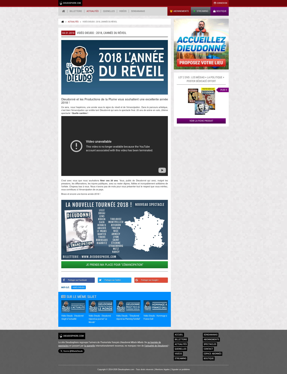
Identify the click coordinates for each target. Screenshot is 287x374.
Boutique (221, 11)
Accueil (179, 334)
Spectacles (210, 344)
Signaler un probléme (180, 369)
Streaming (202, 11)
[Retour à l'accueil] (63, 11)
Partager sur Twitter (112, 280)
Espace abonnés (212, 353)
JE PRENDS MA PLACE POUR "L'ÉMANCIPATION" (114, 264)
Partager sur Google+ (150, 280)
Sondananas (138, 11)
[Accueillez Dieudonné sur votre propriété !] (201, 44)
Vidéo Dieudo (78, 287)
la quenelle (89, 345)
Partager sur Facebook (77, 280)
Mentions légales (162, 369)
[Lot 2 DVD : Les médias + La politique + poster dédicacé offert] (201, 101)
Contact (208, 348)
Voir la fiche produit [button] (201, 120)
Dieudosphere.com (72, 3)
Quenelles (109, 11)
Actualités (93, 11)
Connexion (221, 3)
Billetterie (76, 11)
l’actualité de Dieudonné (156, 345)
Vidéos (122, 11)
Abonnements (181, 11)
